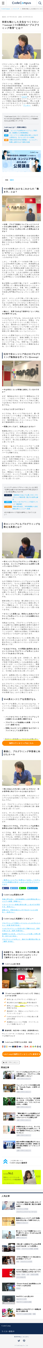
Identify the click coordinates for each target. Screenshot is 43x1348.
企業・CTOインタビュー (12, 1062)
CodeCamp (6, 1326)
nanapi (24, 97)
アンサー (26, 105)
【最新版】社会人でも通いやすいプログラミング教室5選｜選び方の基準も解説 (25, 497)
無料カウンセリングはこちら (21, 743)
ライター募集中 (8, 1331)
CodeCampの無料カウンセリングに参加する (21, 1054)
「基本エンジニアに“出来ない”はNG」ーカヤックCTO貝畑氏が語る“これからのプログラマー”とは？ (21, 882)
